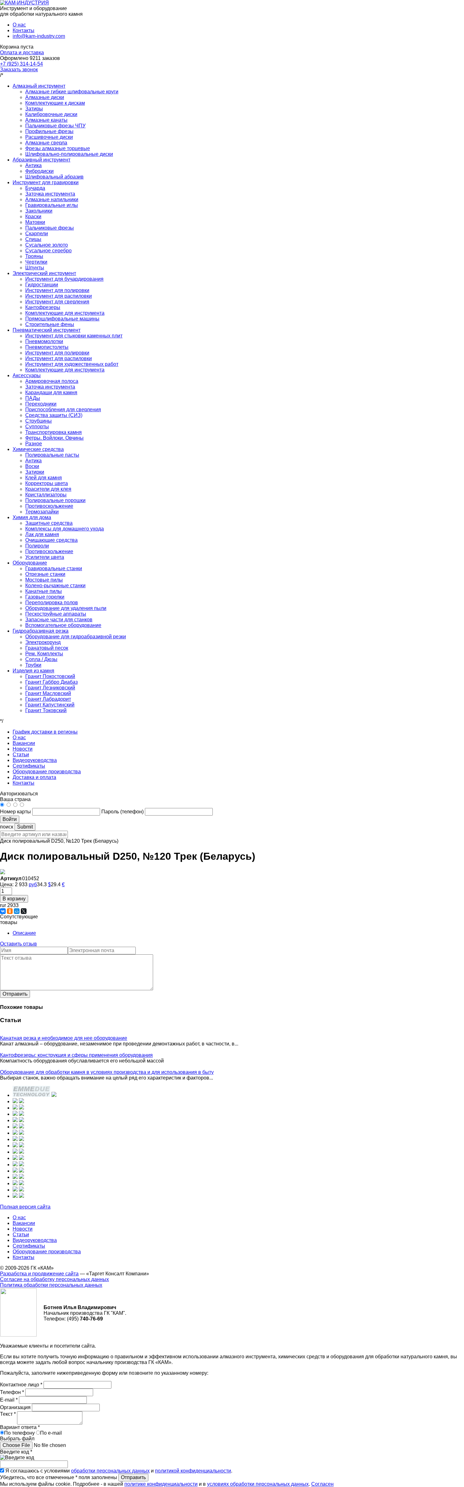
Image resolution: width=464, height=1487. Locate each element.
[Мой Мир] (17, 911)
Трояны (34, 256)
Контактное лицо (21, 1384)
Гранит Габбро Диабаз (51, 682)
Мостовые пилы (44, 580)
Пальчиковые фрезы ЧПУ (55, 125)
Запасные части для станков (58, 619)
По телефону (19, 1433)
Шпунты (34, 267)
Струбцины (38, 421)
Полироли (37, 545)
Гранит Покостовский (50, 676)
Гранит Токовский (46, 710)
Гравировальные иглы (51, 205)
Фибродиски (39, 171)
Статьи (21, 754)
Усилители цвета (44, 557)
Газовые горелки (44, 597)
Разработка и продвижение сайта (39, 1273)
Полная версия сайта (25, 1206)
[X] (24, 911)
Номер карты (15, 811)
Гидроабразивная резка (40, 631)
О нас (19, 24)
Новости (23, 749)
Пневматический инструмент (46, 330)
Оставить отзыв (18, 943)
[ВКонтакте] (3, 911)
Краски (33, 216)
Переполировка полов (51, 602)
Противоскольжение (49, 506)
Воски (32, 466)
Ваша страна (15, 799)
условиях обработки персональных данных (258, 1484)
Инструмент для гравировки (46, 182)
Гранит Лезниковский (50, 687)
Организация (16, 1407)
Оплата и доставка (22, 52)
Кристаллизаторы (46, 494)
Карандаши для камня (51, 392)
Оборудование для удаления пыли (65, 608)
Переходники (41, 404)
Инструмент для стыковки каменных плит (73, 335)
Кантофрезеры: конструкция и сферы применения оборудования (76, 1055)
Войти (10, 819)
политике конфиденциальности (161, 1484)
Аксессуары (27, 375)
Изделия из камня (33, 670)
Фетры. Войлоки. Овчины (54, 438)
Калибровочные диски (51, 114)
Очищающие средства (51, 540)
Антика (33, 165)
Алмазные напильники (51, 199)
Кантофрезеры (42, 307)
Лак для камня (42, 534)
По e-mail (51, 1433)
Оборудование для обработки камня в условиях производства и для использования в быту (107, 1072)
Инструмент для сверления (57, 301)
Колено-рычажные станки (55, 585)
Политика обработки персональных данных (51, 1285)
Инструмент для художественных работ (71, 364)
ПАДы (32, 398)
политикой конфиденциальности (193, 1470)
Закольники (38, 211)
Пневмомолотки (44, 341)
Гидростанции (41, 284)
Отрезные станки (45, 574)
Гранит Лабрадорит (48, 699)
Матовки (35, 222)
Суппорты (37, 426)
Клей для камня (43, 477)
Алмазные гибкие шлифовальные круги (71, 91)
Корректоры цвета (46, 483)
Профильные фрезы (49, 131)
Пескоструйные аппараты (55, 614)
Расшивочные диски (49, 137)
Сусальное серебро (48, 250)
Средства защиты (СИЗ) (53, 415)
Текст (8, 1414)
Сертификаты (29, 766)
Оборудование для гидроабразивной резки (75, 636)
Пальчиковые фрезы (49, 228)
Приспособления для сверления (63, 409)
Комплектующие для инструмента (64, 313)
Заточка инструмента (50, 193)
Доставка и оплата (34, 777)
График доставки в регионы (45, 732)
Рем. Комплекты (44, 653)
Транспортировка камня (53, 432)
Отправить (15, 994)
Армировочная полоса (51, 381)
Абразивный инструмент (41, 159)
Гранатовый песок (46, 648)
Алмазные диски (44, 97)
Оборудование (30, 562)
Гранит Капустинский (49, 704)
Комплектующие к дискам (55, 103)
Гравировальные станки (53, 568)
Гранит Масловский (48, 693)
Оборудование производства (47, 771)
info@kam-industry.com (39, 36)
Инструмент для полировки (57, 290)
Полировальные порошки (55, 500)
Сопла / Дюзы (41, 659)
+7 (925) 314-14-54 (21, 64)
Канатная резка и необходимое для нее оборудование (63, 1038)
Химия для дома (32, 517)
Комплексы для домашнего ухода (64, 528)
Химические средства (38, 449)
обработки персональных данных (110, 1470)
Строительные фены (49, 324)
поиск (6, 826)
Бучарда (35, 188)
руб (33, 884)
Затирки (34, 472)
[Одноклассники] (10, 911)
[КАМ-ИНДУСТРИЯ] (24, 2)
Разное (33, 443)
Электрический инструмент (44, 273)
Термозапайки (42, 511)
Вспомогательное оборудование (63, 625)
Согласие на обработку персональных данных (54, 1279)
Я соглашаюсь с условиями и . (118, 1470)
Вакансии (24, 743)
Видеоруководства (35, 760)
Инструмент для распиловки (58, 296)
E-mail (9, 1399)
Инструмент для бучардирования (64, 279)
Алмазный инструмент (39, 86)
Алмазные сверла (46, 142)
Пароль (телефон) (123, 811)
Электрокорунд (43, 642)
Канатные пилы (43, 591)
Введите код (16, 1452)
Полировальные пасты (52, 455)
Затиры (34, 108)
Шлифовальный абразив (54, 176)
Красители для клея (48, 489)
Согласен (322, 1484)
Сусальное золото (46, 245)
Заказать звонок (19, 69)
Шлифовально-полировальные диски (69, 154)
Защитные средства (49, 523)
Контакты (23, 30)
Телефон (12, 1392)
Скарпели (36, 233)
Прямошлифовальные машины (62, 318)
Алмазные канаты (46, 120)
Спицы (33, 239)
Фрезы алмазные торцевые (57, 148)
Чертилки (36, 262)
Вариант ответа (20, 1427)
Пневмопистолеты (46, 347)
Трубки (33, 665)
